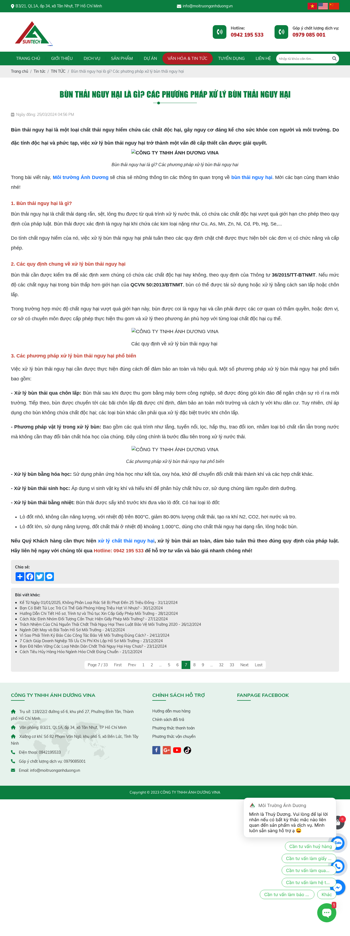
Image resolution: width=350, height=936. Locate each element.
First (118, 664)
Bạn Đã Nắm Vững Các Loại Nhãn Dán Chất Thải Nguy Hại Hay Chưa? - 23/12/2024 (93, 646)
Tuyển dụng (231, 58)
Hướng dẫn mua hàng (171, 711)
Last (258, 664)
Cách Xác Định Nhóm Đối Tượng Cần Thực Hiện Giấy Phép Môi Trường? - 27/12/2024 (94, 619)
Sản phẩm (122, 58)
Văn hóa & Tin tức (187, 58)
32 (221, 664)
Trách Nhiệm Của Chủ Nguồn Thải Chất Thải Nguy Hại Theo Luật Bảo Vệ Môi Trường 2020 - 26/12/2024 (110, 624)
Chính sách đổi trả (168, 719)
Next (244, 664)
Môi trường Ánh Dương (81, 177)
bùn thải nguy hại (251, 177)
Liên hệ (263, 58)
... (160, 664)
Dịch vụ (92, 58)
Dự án (150, 58)
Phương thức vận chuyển (174, 736)
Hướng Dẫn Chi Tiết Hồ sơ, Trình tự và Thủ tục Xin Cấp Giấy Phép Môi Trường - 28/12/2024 (99, 613)
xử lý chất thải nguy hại (126, 541)
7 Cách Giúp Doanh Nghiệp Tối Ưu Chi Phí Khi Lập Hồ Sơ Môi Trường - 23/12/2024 (91, 640)
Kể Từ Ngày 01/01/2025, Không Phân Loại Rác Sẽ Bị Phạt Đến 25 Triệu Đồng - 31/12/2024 (98, 602)
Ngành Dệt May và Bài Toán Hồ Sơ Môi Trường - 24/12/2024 (72, 629)
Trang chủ (28, 58)
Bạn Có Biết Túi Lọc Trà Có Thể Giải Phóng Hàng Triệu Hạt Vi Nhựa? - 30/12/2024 (91, 608)
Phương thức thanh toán (173, 728)
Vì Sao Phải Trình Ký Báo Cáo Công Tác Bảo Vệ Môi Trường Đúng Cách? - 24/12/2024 (94, 635)
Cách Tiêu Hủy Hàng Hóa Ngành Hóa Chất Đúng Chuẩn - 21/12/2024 (81, 651)
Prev (132, 664)
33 (232, 664)
